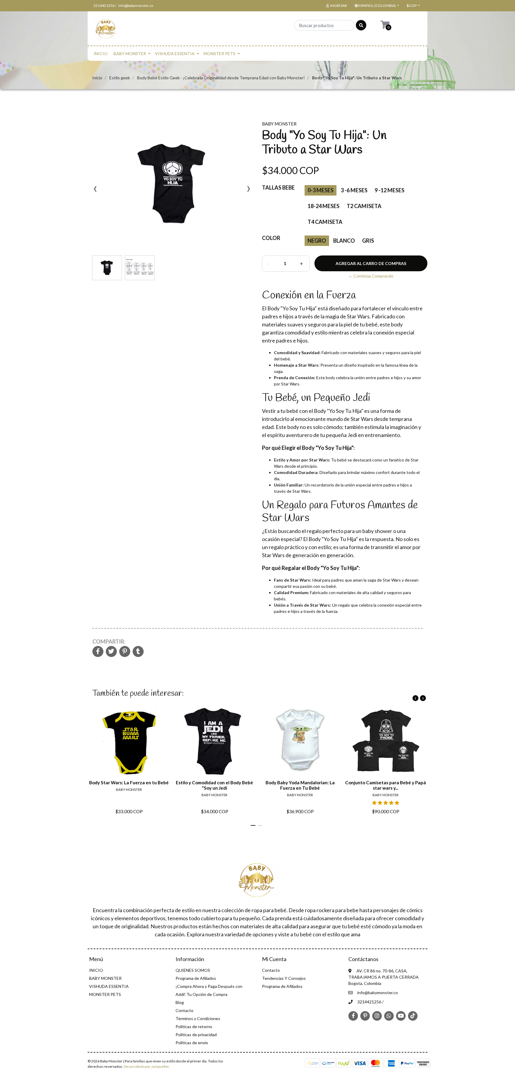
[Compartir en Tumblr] (138, 651)
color (271, 238)
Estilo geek (119, 77)
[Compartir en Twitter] (111, 651)
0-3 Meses (320, 190)
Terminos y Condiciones (198, 1018)
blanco (344, 240)
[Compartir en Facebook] (97, 651)
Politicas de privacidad (196, 1034)
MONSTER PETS (219, 53)
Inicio (97, 77)
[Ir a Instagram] (377, 1015)
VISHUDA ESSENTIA (175, 53)
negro (317, 240)
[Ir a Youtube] (401, 1015)
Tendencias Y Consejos (284, 978)
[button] (376, 5)
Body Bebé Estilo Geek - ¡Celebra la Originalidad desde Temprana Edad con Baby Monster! (221, 77)
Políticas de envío (192, 1042)
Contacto (184, 1010)
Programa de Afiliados (196, 978)
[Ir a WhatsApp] (389, 1015)
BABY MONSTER (130, 53)
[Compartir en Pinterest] (124, 651)
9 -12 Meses (389, 190)
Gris (368, 240)
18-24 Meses (323, 206)
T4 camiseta (325, 222)
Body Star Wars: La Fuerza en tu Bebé (129, 782)
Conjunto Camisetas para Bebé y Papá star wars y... (385, 785)
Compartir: (108, 641)
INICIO (101, 53)
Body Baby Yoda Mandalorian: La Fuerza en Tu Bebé (300, 785)
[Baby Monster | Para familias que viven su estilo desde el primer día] (106, 30)
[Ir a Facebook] (353, 1015)
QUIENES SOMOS (193, 970)
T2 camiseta (364, 206)
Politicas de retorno (194, 1026)
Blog (180, 1002)
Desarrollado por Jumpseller (146, 1066)
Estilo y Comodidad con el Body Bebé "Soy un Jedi (214, 785)
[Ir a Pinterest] (365, 1015)
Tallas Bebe (278, 187)
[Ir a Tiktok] (413, 1015)
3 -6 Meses (354, 190)
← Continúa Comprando (370, 275)
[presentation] (95, 190)
